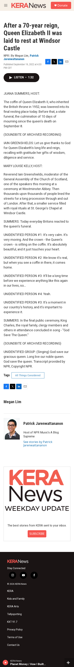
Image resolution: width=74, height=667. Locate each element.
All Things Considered (28, 375)
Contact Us (13, 645)
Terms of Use (14, 637)
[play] (5, 662)
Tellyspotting (14, 614)
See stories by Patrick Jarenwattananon (37, 443)
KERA (10, 591)
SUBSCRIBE (37, 534)
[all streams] (69, 662)
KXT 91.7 (12, 622)
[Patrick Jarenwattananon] (12, 429)
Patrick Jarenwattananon (21, 57)
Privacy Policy (15, 629)
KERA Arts (13, 606)
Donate (62, 5)
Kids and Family (16, 598)
